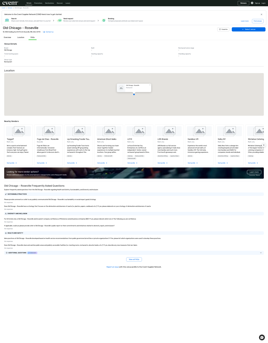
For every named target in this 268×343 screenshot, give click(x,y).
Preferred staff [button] (108, 156)
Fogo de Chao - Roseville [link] (48, 139)
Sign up (257, 3)
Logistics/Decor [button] (174, 156)
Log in (263, 3)
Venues (28, 3)
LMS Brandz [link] (163, 139)
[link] (18, 131)
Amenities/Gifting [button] (163, 156)
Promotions (38, 3)
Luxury (68, 3)
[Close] (261, 14)
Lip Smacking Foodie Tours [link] (78, 139)
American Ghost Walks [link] (106, 139)
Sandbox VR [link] (193, 139)
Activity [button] (9, 156)
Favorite (224, 29)
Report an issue (113, 267)
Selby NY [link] (222, 139)
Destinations (49, 3)
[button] (134, 94)
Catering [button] (130, 156)
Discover (60, 3)
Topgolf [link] (10, 139)
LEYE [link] (129, 139)
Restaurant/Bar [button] (41, 156)
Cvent (3, 8)
